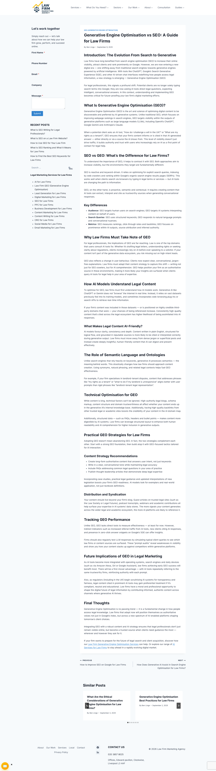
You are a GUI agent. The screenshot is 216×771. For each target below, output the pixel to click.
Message (37, 96)
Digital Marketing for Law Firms (50, 197)
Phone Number (39, 63)
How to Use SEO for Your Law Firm (48, 143)
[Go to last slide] (87, 706)
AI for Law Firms (43, 182)
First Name (38, 52)
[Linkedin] (98, 752)
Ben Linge (91, 47)
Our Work (51, 747)
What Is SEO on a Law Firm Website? (49, 138)
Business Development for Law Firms (53, 208)
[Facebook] (98, 747)
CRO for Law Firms (44, 220)
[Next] (179, 706)
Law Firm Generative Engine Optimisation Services (113, 644)
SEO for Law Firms (44, 201)
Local (71, 747)
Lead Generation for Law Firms (50, 193)
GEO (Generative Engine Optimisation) (101, 30)
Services (62, 747)
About (41, 747)
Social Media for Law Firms (48, 224)
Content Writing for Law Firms (49, 216)
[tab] (127, 722)
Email (35, 74)
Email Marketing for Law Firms (50, 227)
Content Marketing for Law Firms (51, 212)
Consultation (164, 7)
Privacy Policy (61, 752)
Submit (37, 113)
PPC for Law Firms (44, 205)
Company (37, 85)
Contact (81, 747)
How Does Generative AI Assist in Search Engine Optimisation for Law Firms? (161, 664)
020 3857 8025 (116, 754)
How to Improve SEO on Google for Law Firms (103, 662)
